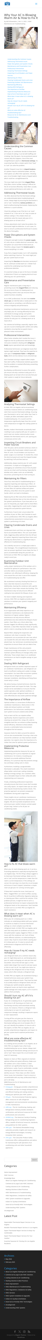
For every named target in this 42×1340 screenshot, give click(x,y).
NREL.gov (9, 1127)
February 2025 (10, 1262)
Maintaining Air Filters (15, 78)
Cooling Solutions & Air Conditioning (17, 1186)
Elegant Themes (20, 1335)
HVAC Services (8, 1175)
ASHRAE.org (9, 1117)
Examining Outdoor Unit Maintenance (20, 82)
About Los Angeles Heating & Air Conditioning (21, 1180)
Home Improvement (10, 1172)
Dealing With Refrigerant (16, 87)
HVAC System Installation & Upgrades (18, 1198)
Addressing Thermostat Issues (17, 61)
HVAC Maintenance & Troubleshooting (18, 1192)
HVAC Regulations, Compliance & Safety (18, 1195)
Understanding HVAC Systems (15, 1207)
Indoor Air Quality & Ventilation (16, 1201)
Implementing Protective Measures (19, 92)
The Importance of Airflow (16, 89)
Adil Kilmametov (11, 21)
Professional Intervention (16, 68)
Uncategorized (9, 1210)
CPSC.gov (9, 1138)
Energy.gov (9, 1087)
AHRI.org (8, 1107)
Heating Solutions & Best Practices (17, 1189)
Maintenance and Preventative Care (19, 66)
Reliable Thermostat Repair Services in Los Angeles (21, 1227)
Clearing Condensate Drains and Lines (20, 80)
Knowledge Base (9, 1178)
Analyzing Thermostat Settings (17, 71)
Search (34, 1160)
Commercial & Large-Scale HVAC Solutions (19, 1183)
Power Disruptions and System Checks (20, 64)
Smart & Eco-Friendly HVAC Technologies (19, 1204)
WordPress (21, 1337)
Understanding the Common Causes (19, 59)
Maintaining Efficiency (15, 85)
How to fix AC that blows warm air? (19, 94)
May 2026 (9, 1259)
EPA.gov (8, 1097)
